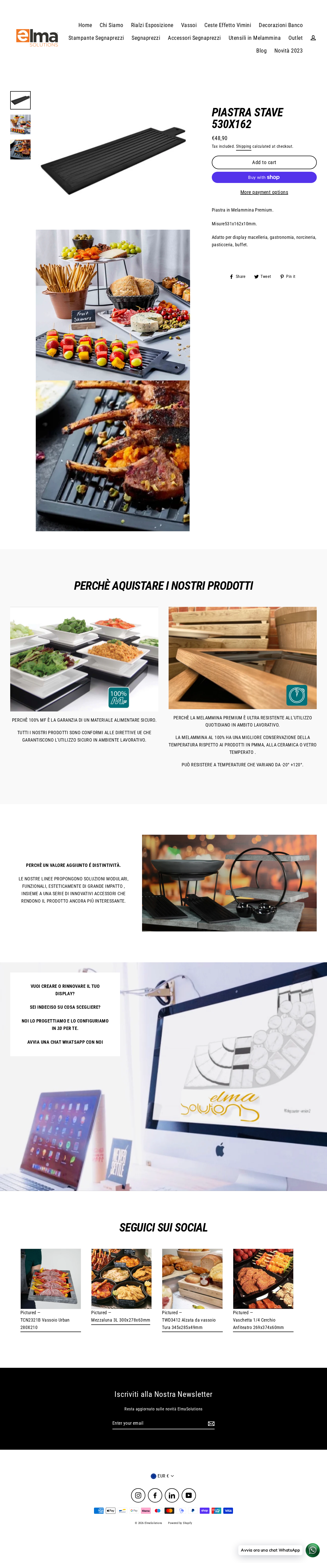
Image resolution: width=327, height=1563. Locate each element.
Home (85, 25)
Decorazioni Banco (281, 25)
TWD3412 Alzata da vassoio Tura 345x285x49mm (189, 1323)
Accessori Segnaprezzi (194, 38)
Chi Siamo (111, 25)
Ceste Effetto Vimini (227, 25)
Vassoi (189, 25)
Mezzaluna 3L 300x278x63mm (120, 1320)
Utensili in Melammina (255, 38)
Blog (261, 50)
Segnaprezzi (146, 38)
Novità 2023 (288, 50)
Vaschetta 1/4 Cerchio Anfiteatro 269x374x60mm (258, 1323)
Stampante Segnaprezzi (96, 38)
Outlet (295, 38)
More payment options (264, 192)
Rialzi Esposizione (152, 25)
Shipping (243, 146)
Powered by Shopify (180, 1523)
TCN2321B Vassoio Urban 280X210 (45, 1323)
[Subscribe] (210, 1424)
